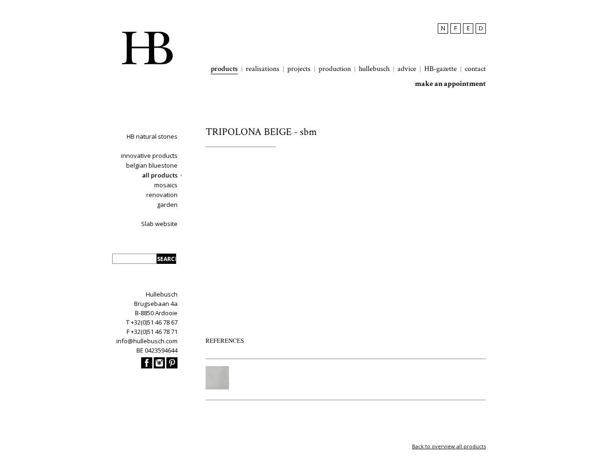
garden (167, 204)
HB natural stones (152, 136)
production (335, 69)
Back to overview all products (449, 446)
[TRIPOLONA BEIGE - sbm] (217, 387)
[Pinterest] (172, 366)
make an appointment (450, 84)
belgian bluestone (152, 165)
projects (299, 69)
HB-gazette (440, 69)
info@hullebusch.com (147, 341)
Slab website (159, 223)
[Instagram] (159, 366)
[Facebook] (146, 366)
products (224, 69)
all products (160, 175)
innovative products (149, 155)
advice (407, 69)
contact (475, 69)
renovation (162, 194)
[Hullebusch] (147, 48)
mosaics (166, 185)
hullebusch (374, 69)
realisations (262, 69)
